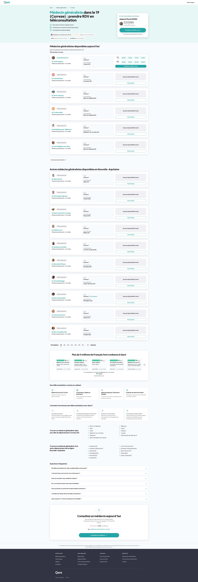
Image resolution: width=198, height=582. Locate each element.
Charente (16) (93, 446)
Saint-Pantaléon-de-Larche (98, 437)
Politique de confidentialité (129, 556)
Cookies (124, 561)
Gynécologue (58, 559)
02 (64, 345)
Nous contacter (104, 559)
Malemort (92, 435)
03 (68, 345)
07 (83, 345)
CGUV (67, 577)
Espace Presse (103, 561)
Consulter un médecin (98, 535)
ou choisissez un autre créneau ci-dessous (132, 34)
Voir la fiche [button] (130, 83)
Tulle (91, 428)
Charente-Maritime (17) (96, 448)
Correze (72, 7)
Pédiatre (57, 561)
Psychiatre (58, 564)
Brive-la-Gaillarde (95, 426)
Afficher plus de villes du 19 (129, 435)
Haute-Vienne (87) (126, 455)
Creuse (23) (92, 451)
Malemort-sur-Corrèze (96, 433)
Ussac (123, 428)
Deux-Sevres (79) (126, 451)
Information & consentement (129, 559)
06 (79, 345)
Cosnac (123, 433)
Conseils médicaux (82, 564)
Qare (51, 7)
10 (88, 345)
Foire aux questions (105, 556)
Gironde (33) (93, 455)
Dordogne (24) (93, 453)
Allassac (123, 431)
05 (75, 345)
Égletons (123, 426)
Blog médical (81, 556)
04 (72, 345)
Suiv (93, 345)
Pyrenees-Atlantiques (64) (129, 448)
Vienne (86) (124, 453)
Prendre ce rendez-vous (132, 30)
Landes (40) (93, 458)
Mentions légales (59, 577)
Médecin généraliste (61, 7)
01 (61, 345)
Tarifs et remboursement (84, 561)
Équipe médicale (82, 559)
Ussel (91, 431)
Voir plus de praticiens (58, 160)
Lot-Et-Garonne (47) (127, 446)
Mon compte (190, 2)
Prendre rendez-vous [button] (131, 66)
